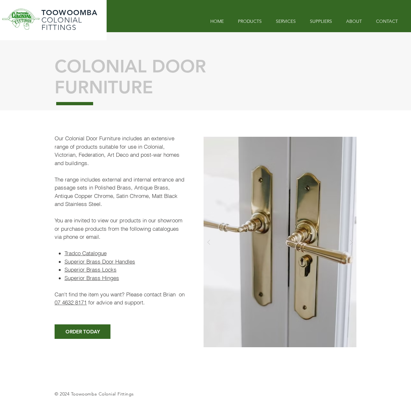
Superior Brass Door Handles (100, 261)
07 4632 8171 (71, 302)
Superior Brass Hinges (92, 277)
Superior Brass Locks (91, 269)
